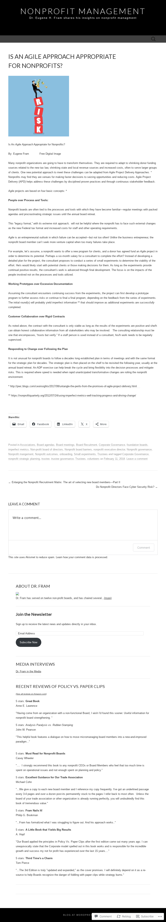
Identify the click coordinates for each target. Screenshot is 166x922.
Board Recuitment (86, 444)
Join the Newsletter (34, 614)
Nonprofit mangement (20, 454)
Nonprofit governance (139, 449)
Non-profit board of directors (46, 449)
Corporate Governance (112, 444)
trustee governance (62, 458)
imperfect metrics (18, 449)
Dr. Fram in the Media (28, 671)
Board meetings (65, 444)
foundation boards (137, 444)
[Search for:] (153, 39)
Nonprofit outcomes (46, 454)
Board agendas (45, 444)
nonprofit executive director (109, 449)
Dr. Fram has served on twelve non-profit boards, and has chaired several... (64, 598)
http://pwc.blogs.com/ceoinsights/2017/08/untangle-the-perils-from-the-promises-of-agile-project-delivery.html (75, 386)
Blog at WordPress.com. (83, 915)
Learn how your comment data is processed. (82, 557)
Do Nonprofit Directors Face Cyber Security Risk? (127, 486)
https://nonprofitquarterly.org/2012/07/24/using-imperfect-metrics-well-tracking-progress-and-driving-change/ (73, 395)
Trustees (102, 454)
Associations (27, 444)
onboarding (66, 454)
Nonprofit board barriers (78, 449)
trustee (46, 458)
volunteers (93, 458)
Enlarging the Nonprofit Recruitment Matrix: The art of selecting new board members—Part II (64, 482)
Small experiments (85, 454)
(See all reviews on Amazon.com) (31, 694)
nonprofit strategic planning (24, 458)
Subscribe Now (28, 642)
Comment (143, 547)
